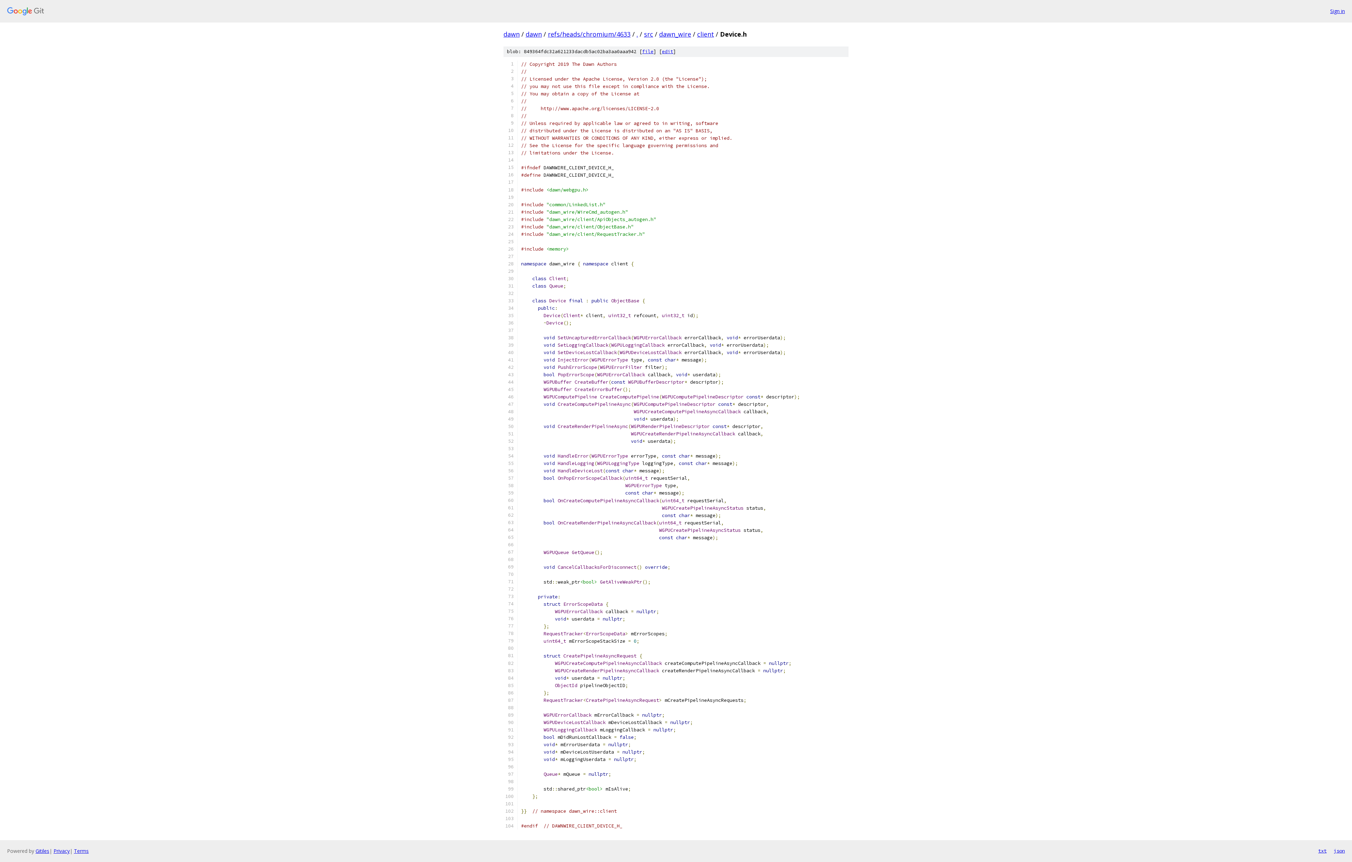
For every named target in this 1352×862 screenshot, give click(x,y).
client (705, 34)
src (648, 34)
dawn (511, 34)
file (647, 52)
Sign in (1337, 11)
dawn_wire (675, 34)
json (1339, 851)
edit (667, 52)
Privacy (62, 851)
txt (1322, 851)
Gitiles (42, 851)
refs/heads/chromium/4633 (589, 34)
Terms (81, 851)
